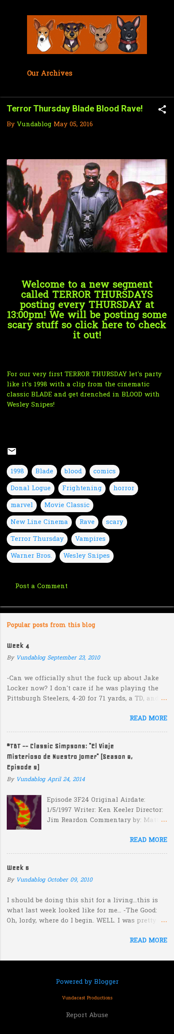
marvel (22, 505)
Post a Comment (41, 586)
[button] (162, 110)
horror (123, 488)
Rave (87, 522)
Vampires (90, 539)
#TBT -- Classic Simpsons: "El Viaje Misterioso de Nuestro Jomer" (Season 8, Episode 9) (70, 756)
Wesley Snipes (86, 556)
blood (73, 471)
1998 (17, 471)
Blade (44, 471)
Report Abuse (87, 1015)
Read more (148, 718)
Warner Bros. (31, 556)
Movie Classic (67, 505)
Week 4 (18, 645)
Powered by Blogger (87, 982)
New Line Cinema (39, 522)
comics (104, 471)
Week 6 (18, 867)
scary (114, 522)
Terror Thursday (37, 539)
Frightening (82, 488)
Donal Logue (31, 488)
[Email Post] (12, 454)
